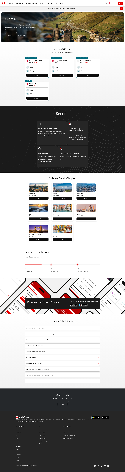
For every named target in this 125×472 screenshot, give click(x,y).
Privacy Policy (42, 432)
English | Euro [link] (113, 3)
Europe (17, 430)
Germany (18, 443)
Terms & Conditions (43, 430)
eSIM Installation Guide (68, 430)
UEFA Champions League (31, 3)
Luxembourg (18, 454)
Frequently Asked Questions (69, 435)
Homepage (10, 3)
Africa (17, 435)
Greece (17, 460)
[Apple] (73, 305)
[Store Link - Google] (95, 417)
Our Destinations (19, 3)
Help (48, 3)
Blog (52, 3)
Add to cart (36, 75)
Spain (17, 438)
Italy (17, 441)
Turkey (17, 452)
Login (120, 3)
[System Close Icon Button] (121, 8)
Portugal (17, 457)
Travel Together (59, 3)
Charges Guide (42, 438)
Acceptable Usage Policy (44, 441)
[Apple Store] (105, 417)
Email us (62, 404)
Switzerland (18, 446)
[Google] (83, 305)
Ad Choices (41, 443)
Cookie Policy (42, 435)
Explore (38, 198)
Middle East (18, 432)
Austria (17, 449)
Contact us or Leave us (68, 438)
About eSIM (41, 3)
